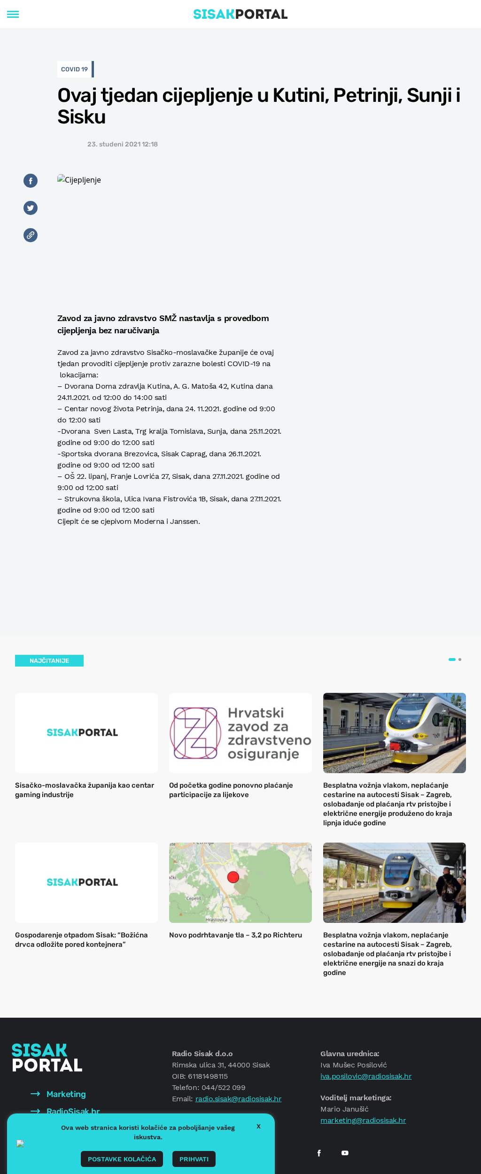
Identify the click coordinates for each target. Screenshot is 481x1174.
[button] (452, 659)
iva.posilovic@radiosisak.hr (365, 1076)
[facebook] (319, 1153)
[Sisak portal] (240, 14)
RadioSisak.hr (72, 1111)
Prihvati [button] (194, 1159)
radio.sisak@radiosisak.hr (238, 1098)
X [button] (258, 1126)
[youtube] (345, 1153)
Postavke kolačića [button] (122, 1159)
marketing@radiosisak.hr (363, 1120)
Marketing (65, 1094)
